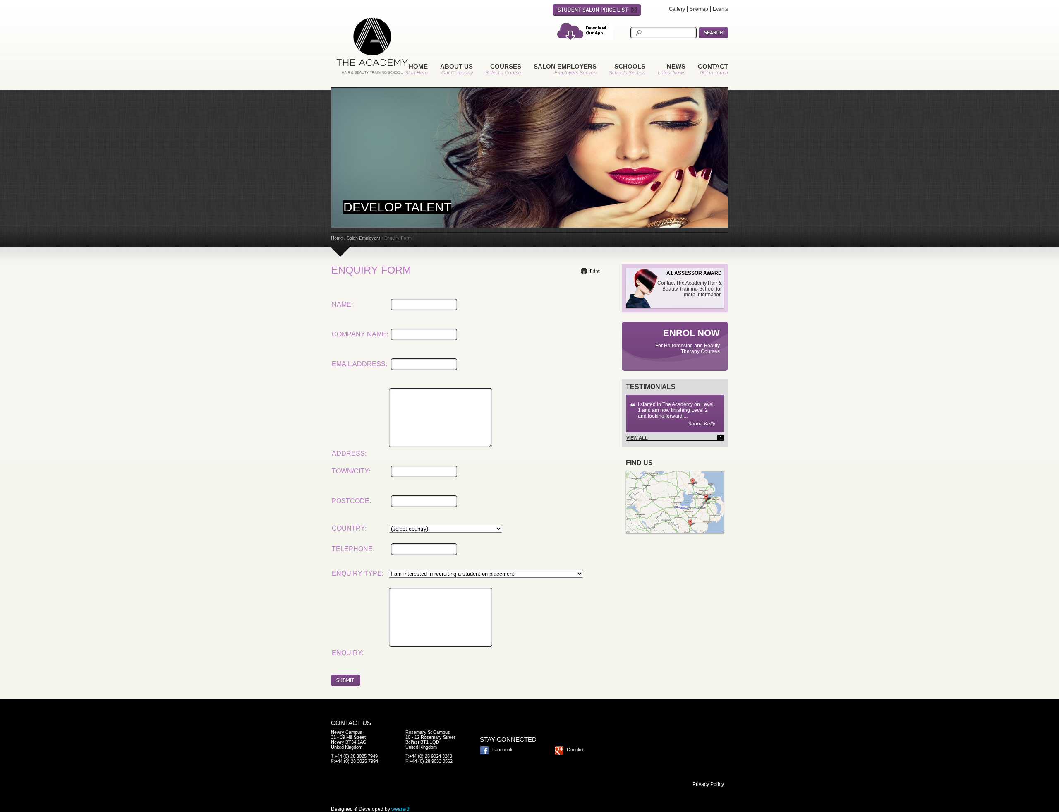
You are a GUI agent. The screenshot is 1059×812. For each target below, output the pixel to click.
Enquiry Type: (357, 573)
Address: (349, 453)
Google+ (575, 749)
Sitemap (699, 9)
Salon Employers (565, 66)
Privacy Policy (708, 784)
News (676, 66)
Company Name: (360, 334)
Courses (505, 66)
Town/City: (351, 471)
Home (418, 66)
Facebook (502, 749)
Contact (713, 66)
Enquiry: (348, 652)
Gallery (677, 9)
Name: (342, 304)
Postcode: (351, 500)
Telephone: (353, 549)
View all (637, 437)
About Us (456, 66)
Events (720, 9)
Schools (629, 66)
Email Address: (359, 364)
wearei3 (400, 809)
